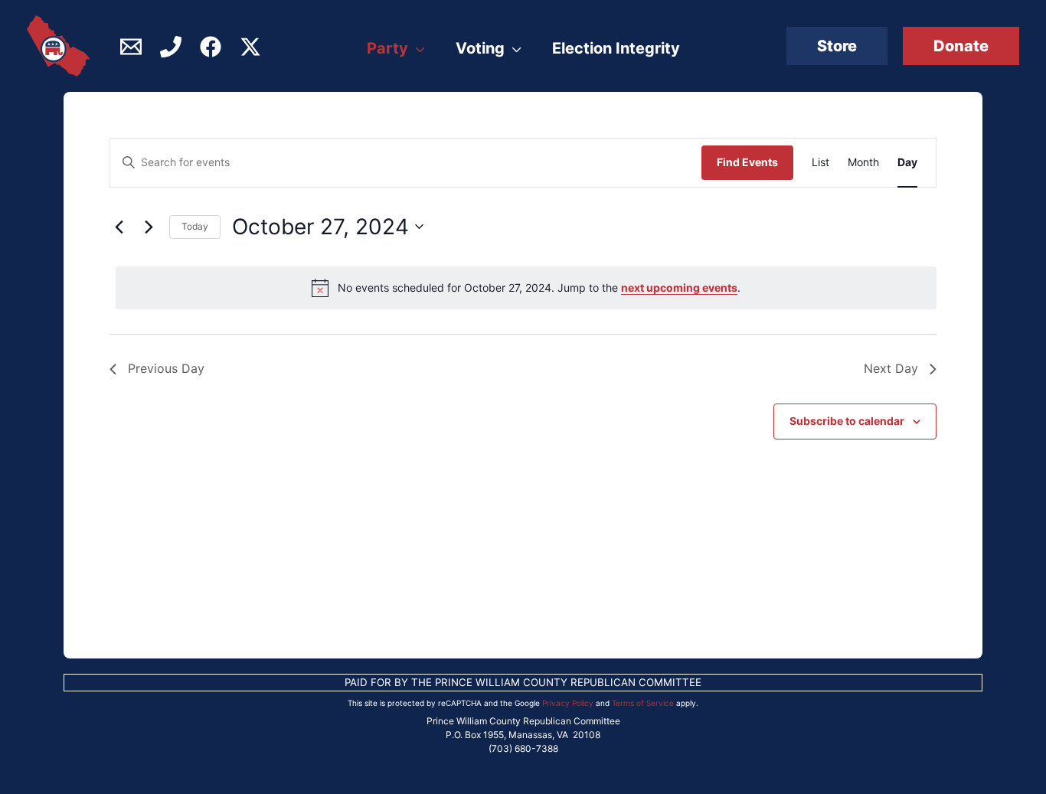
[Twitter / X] (250, 46)
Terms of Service (643, 702)
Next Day (891, 368)
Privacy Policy (567, 702)
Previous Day (166, 368)
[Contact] (131, 46)
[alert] (526, 287)
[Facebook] (210, 46)
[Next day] (148, 226)
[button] (836, 46)
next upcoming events (679, 287)
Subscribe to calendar (846, 420)
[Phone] (170, 46)
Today (194, 226)
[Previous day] (119, 226)
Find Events (747, 161)
